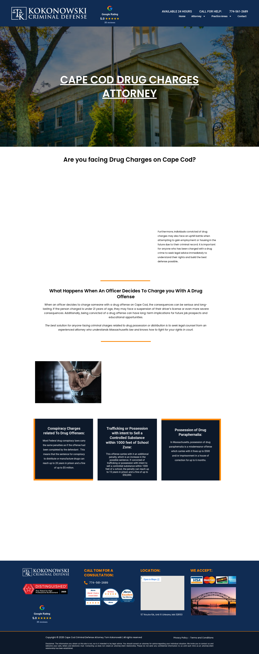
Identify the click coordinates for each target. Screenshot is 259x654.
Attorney (196, 16)
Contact (242, 16)
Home (182, 16)
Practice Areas (219, 16)
